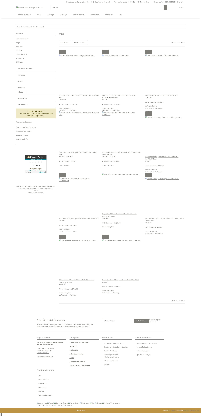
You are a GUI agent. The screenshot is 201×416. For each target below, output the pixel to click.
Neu (120, 15)
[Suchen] (165, 7)
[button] (172, 7)
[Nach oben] (1, 414)
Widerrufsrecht (43, 379)
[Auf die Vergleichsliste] (60, 52)
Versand (69, 405)
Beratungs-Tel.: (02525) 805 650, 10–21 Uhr (169, 2)
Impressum (42, 387)
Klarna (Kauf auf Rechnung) (79, 342)
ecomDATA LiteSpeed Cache (191, 410)
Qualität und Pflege (22, 139)
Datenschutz (42, 383)
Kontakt (106, 365)
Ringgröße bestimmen (23, 131)
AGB (39, 376)
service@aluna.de (43, 353)
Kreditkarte (74, 350)
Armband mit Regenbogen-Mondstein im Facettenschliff (79, 218)
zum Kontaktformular (45, 357)
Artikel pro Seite (79, 42)
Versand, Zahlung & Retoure (114, 343)
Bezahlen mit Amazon (77, 362)
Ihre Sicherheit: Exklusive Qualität (116, 347)
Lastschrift (73, 346)
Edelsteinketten (21, 54)
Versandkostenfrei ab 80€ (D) (124, 2)
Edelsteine (19, 62)
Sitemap (41, 391)
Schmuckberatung (22, 135)
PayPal (72, 358)
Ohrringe (19, 50)
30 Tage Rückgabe (144, 2)
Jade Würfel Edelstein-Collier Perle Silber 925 (161, 95)
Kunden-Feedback (110, 351)
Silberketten (20, 58)
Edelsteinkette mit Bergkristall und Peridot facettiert (120, 280)
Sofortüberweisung (76, 354)
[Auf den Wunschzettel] (64, 52)
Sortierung (64, 42)
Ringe (18, 43)
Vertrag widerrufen (45, 395)
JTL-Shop (172, 410)
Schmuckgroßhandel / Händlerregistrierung (111, 356)
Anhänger (19, 47)
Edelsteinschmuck (22, 39)
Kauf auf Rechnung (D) (103, 2)
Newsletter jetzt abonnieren (154, 321)
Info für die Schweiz (111, 361)
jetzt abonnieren (142, 321)
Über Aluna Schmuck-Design (26, 127)
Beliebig (20, 92)
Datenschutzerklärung (73, 324)
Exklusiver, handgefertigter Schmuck (79, 2)
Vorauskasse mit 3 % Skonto (80, 365)
